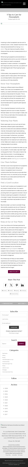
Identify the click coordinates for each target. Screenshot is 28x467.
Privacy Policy (8, 455)
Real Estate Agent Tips (7, 363)
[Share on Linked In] (22, 285)
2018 (6, 411)
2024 (6, 394)
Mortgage (4, 369)
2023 (6, 397)
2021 (6, 403)
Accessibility (14, 455)
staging (17, 290)
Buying (3, 357)
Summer (4, 290)
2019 (6, 408)
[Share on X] (11, 285)
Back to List (14, 271)
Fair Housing (20, 455)
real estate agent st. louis (7, 359)
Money (3, 365)
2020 (6, 406)
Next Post (21, 303)
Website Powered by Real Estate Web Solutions (14, 460)
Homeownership (14, 293)
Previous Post (8, 303)
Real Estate (4, 353)
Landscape (23, 290)
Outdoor (11, 290)
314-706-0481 (16, 441)
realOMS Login (17, 464)
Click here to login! (14, 333)
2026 (6, 388)
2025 (6, 391)
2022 (6, 400)
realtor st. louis (5, 367)
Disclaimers (11, 464)
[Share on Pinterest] (17, 285)
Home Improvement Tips (7, 372)
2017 (6, 414)
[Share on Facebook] (6, 285)
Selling (3, 355)
